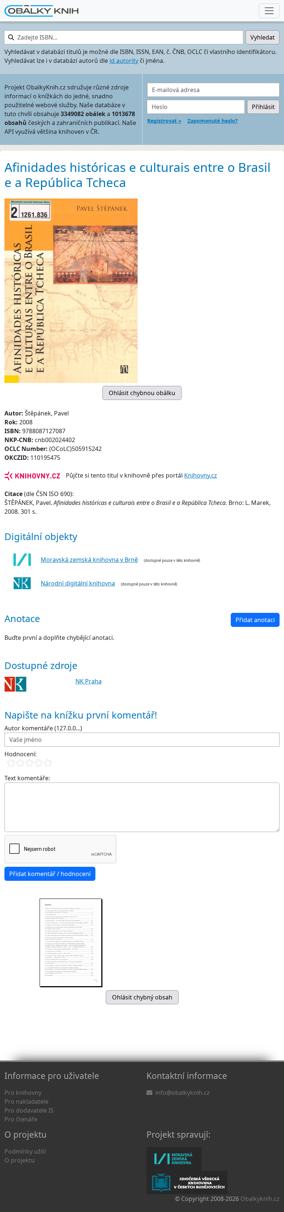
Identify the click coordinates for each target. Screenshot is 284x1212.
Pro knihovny (22, 1093)
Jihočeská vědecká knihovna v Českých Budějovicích (186, 1182)
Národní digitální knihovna (78, 583)
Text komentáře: (27, 778)
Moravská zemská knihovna (174, 1159)
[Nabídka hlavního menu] (269, 10)
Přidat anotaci (255, 620)
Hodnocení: (20, 754)
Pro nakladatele (26, 1101)
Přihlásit (263, 107)
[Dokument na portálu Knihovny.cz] (32, 475)
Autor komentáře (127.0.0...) (43, 728)
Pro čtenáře (20, 1119)
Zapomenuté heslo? (212, 120)
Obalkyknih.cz (260, 1199)
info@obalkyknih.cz (182, 1093)
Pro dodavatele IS (29, 1110)
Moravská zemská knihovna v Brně (89, 560)
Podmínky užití (25, 1151)
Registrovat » (164, 120)
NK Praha (88, 681)
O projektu (19, 1160)
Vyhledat (262, 37)
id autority (123, 61)
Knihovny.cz (200, 475)
